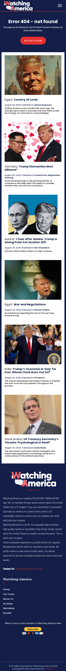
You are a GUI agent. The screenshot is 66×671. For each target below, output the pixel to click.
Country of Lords (26, 99)
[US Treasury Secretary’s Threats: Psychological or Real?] (33, 414)
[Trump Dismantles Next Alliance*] (33, 142)
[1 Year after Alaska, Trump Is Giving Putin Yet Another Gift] (33, 214)
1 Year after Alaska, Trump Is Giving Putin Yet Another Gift (31, 240)
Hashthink (49, 668)
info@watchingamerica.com (29, 568)
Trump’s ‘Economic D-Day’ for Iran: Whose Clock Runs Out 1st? (30, 370)
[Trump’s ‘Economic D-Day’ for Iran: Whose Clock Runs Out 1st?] (33, 344)
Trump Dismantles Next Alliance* (29, 168)
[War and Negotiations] (33, 280)
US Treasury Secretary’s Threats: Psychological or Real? (31, 440)
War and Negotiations (30, 304)
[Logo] (26, 6)
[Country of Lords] (33, 75)
